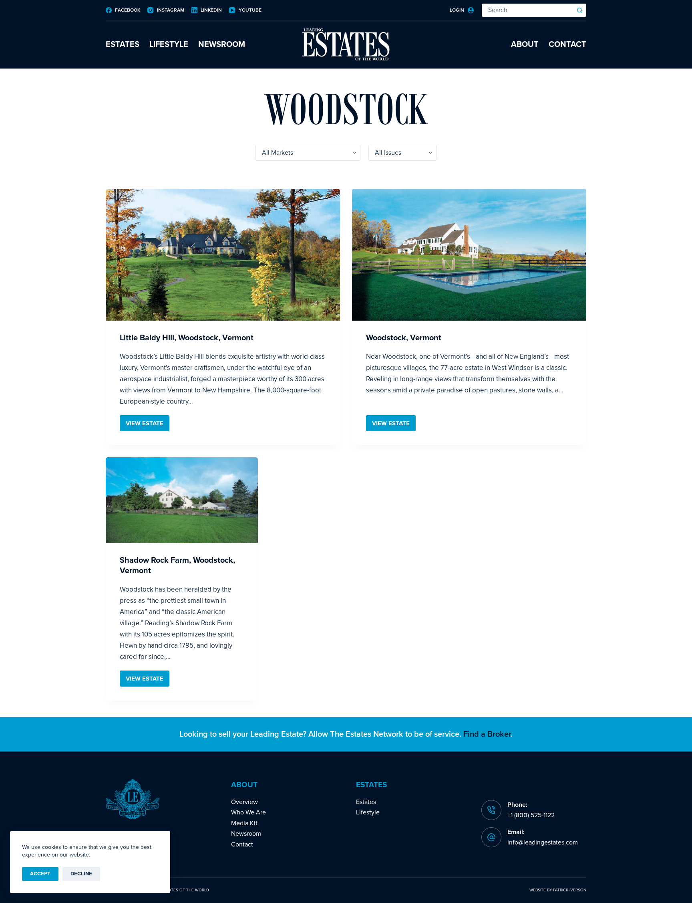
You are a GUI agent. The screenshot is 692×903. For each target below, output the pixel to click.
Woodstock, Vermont (403, 338)
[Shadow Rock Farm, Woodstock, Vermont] (182, 500)
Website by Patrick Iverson (557, 890)
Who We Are (248, 812)
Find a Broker (487, 734)
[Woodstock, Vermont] (469, 255)
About (525, 44)
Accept (40, 874)
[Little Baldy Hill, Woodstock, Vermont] (223, 255)
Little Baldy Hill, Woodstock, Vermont (186, 338)
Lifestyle (168, 44)
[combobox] (527, 10)
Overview (244, 802)
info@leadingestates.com (542, 842)
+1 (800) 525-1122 (531, 815)
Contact (567, 44)
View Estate (147, 425)
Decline (81, 874)
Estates (122, 44)
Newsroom (221, 44)
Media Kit (244, 823)
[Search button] (579, 10)
